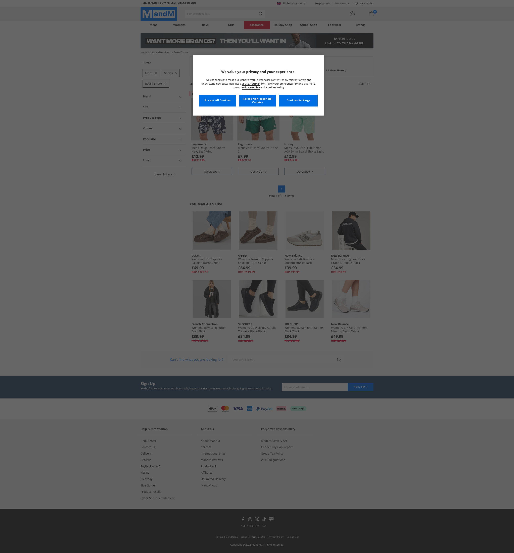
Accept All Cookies (217, 100)
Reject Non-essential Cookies (258, 100)
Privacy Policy (251, 87)
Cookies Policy (275, 87)
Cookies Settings (298, 100)
